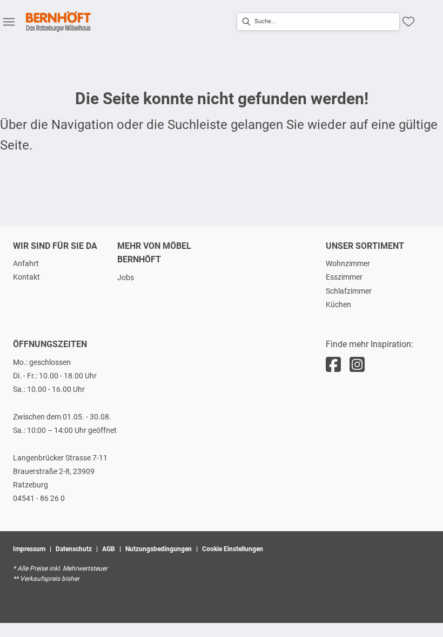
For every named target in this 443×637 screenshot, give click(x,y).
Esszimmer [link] (344, 277)
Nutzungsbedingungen (158, 549)
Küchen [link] (338, 304)
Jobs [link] (125, 277)
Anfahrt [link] (26, 263)
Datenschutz (74, 549)
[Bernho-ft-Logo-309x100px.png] (58, 21)
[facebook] (333, 365)
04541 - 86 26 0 (39, 498)
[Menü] (8, 21)
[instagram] (357, 365)
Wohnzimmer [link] (348, 263)
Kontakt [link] (26, 277)
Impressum (29, 549)
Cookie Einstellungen (232, 549)
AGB (108, 549)
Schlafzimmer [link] (349, 291)
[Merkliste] (408, 21)
